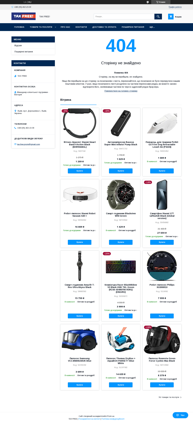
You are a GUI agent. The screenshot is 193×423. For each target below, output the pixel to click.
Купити (80, 171)
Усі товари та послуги (169, 397)
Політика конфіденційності (112, 419)
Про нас (65, 27)
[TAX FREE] (23, 19)
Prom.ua (110, 416)
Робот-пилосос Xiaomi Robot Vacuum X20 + (79, 214)
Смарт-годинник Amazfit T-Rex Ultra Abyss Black (80, 286)
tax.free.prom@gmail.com (28, 144)
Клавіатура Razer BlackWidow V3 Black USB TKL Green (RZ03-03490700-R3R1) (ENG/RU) (121, 288)
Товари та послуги (41, 27)
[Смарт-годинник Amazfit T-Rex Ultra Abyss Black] (79, 266)
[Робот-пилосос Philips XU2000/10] (162, 266)
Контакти (81, 27)
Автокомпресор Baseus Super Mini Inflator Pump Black (120, 143)
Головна (19, 27)
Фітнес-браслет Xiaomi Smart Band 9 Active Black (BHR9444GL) (80, 144)
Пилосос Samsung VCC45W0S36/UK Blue (79, 359)
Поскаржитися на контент (89, 419)
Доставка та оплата (104, 27)
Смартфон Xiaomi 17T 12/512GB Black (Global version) (162, 215)
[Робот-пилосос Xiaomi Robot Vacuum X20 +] (79, 194)
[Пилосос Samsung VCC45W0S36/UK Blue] (79, 339)
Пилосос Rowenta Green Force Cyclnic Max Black (162, 359)
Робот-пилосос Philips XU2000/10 (162, 286)
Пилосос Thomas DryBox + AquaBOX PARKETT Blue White (120, 360)
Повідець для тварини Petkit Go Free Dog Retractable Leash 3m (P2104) (162, 144)
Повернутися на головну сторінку (121, 91)
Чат (183, 415)
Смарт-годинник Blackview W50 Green (121, 214)
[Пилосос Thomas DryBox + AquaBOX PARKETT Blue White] (121, 339)
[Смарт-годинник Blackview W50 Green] (121, 194)
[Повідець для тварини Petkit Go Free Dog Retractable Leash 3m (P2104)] (162, 123)
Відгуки (18, 45)
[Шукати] (158, 16)
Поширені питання (133, 27)
